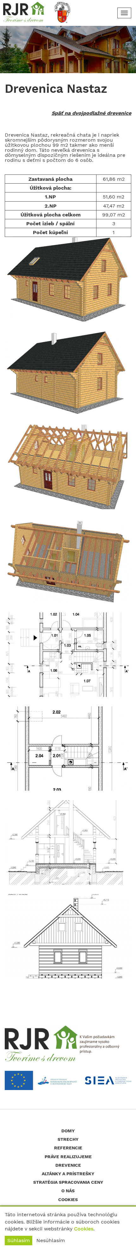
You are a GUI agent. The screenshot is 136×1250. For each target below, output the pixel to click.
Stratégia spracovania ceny (68, 1182)
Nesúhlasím (50, 1240)
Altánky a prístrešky (68, 1173)
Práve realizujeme (68, 1156)
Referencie (68, 1147)
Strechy (68, 1139)
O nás (68, 1190)
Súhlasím (18, 1240)
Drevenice (68, 1165)
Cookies (83, 1229)
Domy (68, 1130)
